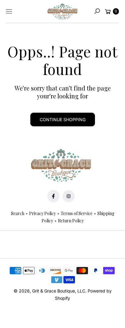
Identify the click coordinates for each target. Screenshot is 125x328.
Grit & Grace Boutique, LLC (58, 290)
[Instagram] (68, 196)
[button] (97, 11)
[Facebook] (53, 196)
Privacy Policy (42, 213)
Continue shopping (63, 119)
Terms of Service (77, 213)
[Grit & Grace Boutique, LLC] (62, 11)
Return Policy (71, 221)
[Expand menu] (9, 11)
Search (17, 213)
